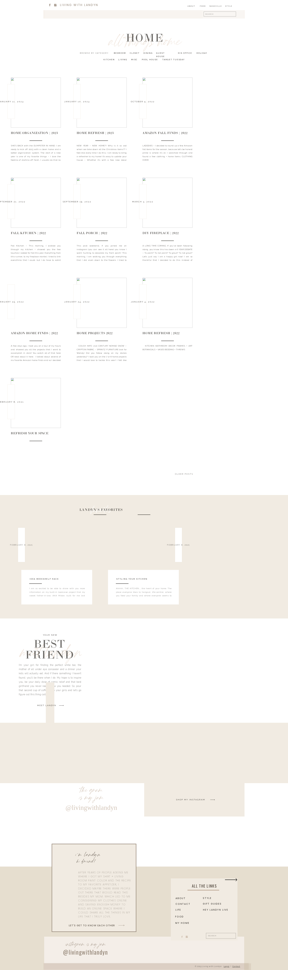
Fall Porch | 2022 (92, 233)
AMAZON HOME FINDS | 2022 (34, 333)
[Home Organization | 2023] (36, 103)
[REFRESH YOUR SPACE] (36, 403)
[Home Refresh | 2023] (102, 103)
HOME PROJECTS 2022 (95, 333)
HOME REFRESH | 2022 (161, 333)
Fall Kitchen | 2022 (28, 233)
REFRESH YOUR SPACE (29, 433)
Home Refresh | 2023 (95, 133)
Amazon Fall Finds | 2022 (165, 133)
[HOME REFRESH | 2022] (167, 303)
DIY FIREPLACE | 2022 (160, 233)
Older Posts (184, 474)
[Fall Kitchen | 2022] (36, 203)
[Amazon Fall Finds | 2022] (167, 103)
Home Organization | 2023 (34, 133)
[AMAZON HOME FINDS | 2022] (36, 303)
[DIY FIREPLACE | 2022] (167, 203)
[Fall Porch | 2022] (102, 203)
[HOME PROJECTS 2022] (102, 303)
